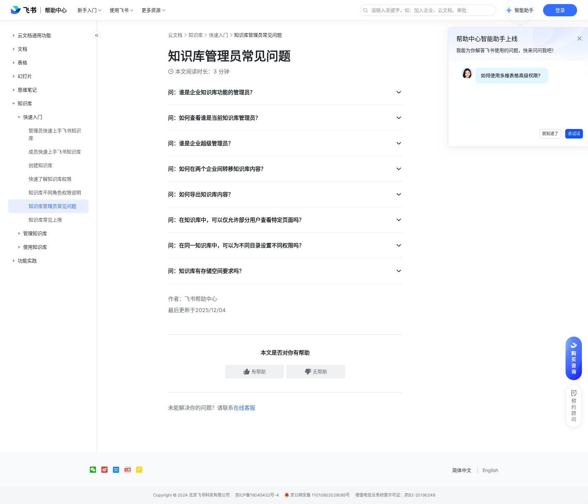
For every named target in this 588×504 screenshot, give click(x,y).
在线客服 (244, 407)
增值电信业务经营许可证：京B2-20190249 (395, 495)
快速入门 (218, 35)
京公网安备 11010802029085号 (319, 495)
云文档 (175, 35)
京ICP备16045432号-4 (257, 495)
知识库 (196, 35)
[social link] (95, 470)
